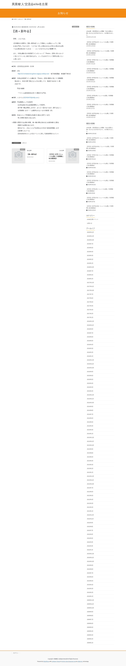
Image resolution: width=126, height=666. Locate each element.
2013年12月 (90, 437)
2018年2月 (90, 278)
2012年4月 (90, 499)
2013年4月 (90, 460)
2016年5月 (90, 340)
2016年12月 (90, 321)
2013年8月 (90, 453)
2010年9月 (90, 565)
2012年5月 (90, 495)
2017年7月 (90, 294)
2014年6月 (90, 418)
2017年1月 (90, 317)
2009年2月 (90, 639)
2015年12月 (90, 360)
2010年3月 (90, 588)
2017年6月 (90, 298)
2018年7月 (90, 271)
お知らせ (75, 26)
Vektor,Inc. (80, 661)
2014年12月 (90, 395)
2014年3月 (90, 429)
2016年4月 (90, 344)
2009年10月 (90, 608)
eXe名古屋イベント (92, 219)
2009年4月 (90, 631)
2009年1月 (90, 642)
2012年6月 (90, 491)
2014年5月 (90, 422)
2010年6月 (90, 577)
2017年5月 (90, 302)
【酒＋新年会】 (32, 154)
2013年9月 (90, 449)
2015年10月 (90, 367)
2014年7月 (90, 414)
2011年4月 (90, 542)
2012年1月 (90, 511)
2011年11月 (90, 519)
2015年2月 (90, 391)
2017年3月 (90, 309)
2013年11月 (90, 441)
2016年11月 (90, 325)
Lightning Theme (56, 661)
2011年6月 (90, 534)
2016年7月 (90, 333)
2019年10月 (90, 240)
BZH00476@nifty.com (31, 97)
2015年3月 (90, 387)
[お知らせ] (18, 152)
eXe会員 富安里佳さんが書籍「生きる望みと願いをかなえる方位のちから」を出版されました (99, 33)
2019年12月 (90, 236)
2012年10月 (90, 484)
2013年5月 (90, 457)
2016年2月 (90, 352)
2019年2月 (90, 259)
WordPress (46, 661)
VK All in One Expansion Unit (68, 661)
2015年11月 (90, 364)
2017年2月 (90, 313)
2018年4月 (90, 275)
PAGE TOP (121, 644)
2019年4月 (90, 251)
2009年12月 (90, 600)
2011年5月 (90, 538)
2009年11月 (90, 604)
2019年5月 (90, 247)
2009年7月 (90, 619)
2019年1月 (90, 263)
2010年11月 (90, 557)
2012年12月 (90, 476)
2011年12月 (90, 515)
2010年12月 (90, 553)
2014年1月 (90, 433)
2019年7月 (90, 244)
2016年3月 (90, 348)
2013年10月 (90, 445)
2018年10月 (90, 267)
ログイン (15, 653)
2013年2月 (90, 468)
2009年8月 (90, 615)
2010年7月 (90, 573)
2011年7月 (90, 530)
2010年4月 (90, 584)
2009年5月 (90, 627)
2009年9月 (90, 611)
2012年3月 (90, 503)
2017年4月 (90, 306)
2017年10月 (90, 290)
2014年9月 (90, 406)
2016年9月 (90, 329)
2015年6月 (90, 375)
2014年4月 (90, 426)
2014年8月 (90, 410)
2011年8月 (90, 526)
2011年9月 (90, 522)
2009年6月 (90, 623)
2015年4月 (90, 383)
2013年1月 (90, 472)
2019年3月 (90, 255)
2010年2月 (90, 592)
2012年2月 (90, 507)
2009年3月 (90, 635)
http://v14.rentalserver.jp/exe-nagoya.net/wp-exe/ (33, 74)
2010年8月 (90, 569)
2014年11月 (90, 398)
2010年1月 (90, 596)
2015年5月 (90, 379)
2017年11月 (90, 286)
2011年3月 (90, 546)
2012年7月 (90, 488)
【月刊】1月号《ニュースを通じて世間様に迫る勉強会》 (56, 156)
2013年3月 (90, 464)
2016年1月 (90, 356)
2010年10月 (90, 561)
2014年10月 (90, 402)
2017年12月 (90, 282)
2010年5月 (90, 581)
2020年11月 (90, 232)
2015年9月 (90, 371)
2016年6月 (90, 337)
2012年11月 (90, 480)
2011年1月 (90, 550)
